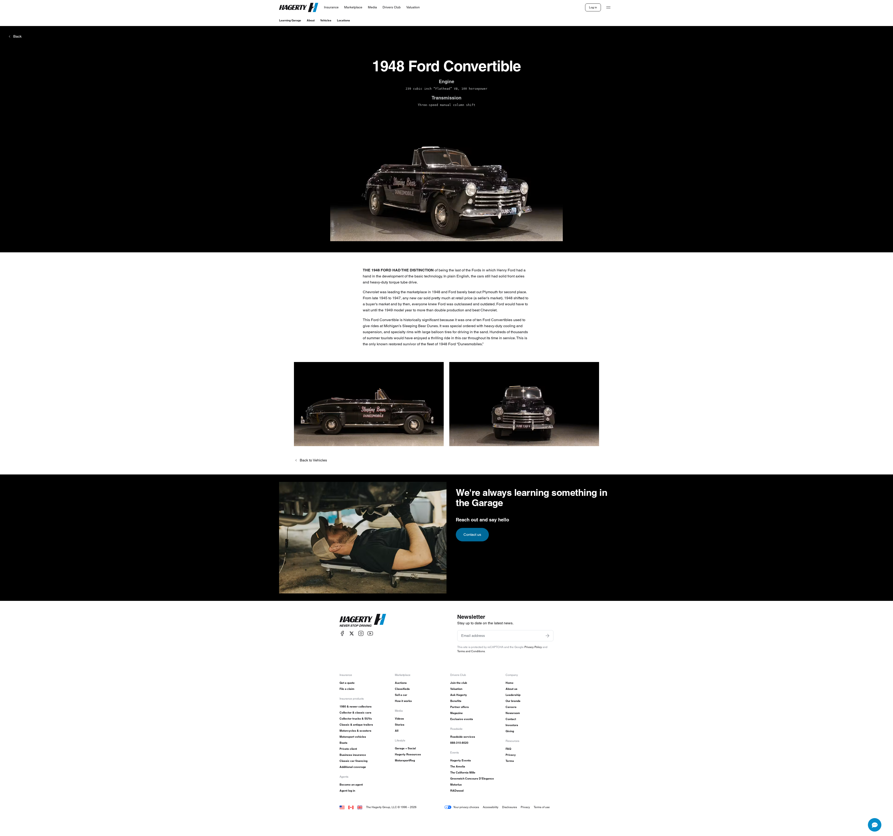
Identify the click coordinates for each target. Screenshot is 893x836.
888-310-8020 (459, 742)
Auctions (401, 682)
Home (509, 682)
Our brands (513, 700)
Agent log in (347, 790)
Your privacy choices (466, 807)
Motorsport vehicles (353, 736)
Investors (512, 725)
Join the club (458, 682)
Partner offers (459, 706)
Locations (343, 20)
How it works (403, 700)
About (311, 20)
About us (511, 688)
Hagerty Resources (408, 754)
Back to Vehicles (313, 460)
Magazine (456, 712)
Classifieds (402, 688)
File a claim (347, 688)
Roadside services (462, 736)
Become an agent (351, 784)
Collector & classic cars (355, 712)
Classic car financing (353, 760)
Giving (510, 731)
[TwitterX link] (351, 633)
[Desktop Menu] (608, 7)
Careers (511, 706)
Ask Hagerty (458, 694)
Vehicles (325, 20)
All (396, 730)
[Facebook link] (342, 633)
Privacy (511, 754)
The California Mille (462, 772)
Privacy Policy (533, 646)
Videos (399, 718)
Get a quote (347, 682)
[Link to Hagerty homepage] (363, 620)
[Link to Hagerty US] (342, 807)
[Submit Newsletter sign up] (547, 636)
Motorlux (456, 784)
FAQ (508, 748)
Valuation (456, 688)
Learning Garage (290, 20)
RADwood (456, 790)
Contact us (472, 534)
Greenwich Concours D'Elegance (472, 778)
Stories (399, 724)
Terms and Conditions (471, 651)
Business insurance (353, 754)
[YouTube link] (370, 633)
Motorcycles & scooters (355, 730)
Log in (593, 7)
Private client (348, 748)
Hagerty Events (460, 760)
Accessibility (490, 807)
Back (17, 36)
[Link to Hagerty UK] (359, 807)
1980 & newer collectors (356, 706)
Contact (511, 719)
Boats (343, 742)
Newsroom (513, 712)
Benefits (455, 700)
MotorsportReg (405, 760)
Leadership (513, 694)
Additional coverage (353, 766)
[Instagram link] (361, 633)
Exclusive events (461, 719)
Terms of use (542, 807)
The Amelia (457, 766)
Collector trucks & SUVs (356, 718)
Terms (510, 760)
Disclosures (509, 807)
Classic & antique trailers (356, 724)
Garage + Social (405, 748)
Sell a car (401, 694)
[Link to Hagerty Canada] (350, 807)
